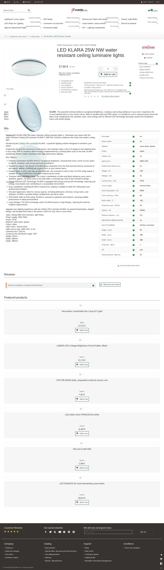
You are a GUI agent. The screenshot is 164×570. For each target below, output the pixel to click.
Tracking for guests (92, 554)
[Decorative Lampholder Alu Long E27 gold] (82, 305)
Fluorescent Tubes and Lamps (100, 18)
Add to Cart (83, 330)
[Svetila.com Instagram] (64, 532)
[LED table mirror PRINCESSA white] (82, 409)
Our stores (9, 554)
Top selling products (52, 554)
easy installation (145, 67)
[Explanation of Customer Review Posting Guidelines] (93, 285)
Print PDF (149, 58)
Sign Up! (143, 532)
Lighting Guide (90, 557)
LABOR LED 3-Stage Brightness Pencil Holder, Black (82, 345)
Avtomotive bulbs (61, 27)
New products (50, 548)
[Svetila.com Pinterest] (74, 532)
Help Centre (89, 551)
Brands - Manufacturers (53, 561)
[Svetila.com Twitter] (50, 532)
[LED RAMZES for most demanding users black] (82, 478)
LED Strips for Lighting (22, 23)
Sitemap (48, 557)
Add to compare (149, 54)
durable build (144, 75)
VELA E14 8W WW (82, 449)
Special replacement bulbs (22, 27)
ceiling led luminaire (146, 78)
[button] (39, 2)
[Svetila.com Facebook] (46, 532)
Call (17, 2)
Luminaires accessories (61, 23)
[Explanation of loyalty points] (130, 93)
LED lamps (61, 18)
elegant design (144, 69)
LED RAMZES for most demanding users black (82, 483)
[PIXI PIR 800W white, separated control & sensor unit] (82, 374)
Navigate (28, 2)
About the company (12, 551)
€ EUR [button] (159, 2)
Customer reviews (11, 557)
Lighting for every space (22, 18)
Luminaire (34, 143)
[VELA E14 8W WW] (82, 443)
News (87, 548)
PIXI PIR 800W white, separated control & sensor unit (82, 380)
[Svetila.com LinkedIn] (69, 532)
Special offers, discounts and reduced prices (61, 551)
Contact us (9, 548)
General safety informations (130, 265)
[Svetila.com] (80, 10)
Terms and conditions (132, 548)
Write (8, 2)
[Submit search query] (29, 10)
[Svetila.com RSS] (55, 532)
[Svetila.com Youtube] (60, 532)
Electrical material (139, 23)
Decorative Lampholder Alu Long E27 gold (82, 311)
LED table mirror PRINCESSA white (82, 414)
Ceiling (22, 143)
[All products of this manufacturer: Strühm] (148, 47)
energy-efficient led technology (146, 72)
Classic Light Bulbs (139, 18)
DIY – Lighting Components (100, 27)
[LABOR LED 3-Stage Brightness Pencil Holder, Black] (82, 340)
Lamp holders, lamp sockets (100, 23)
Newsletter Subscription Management (98, 561)
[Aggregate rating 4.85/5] (11, 531)
